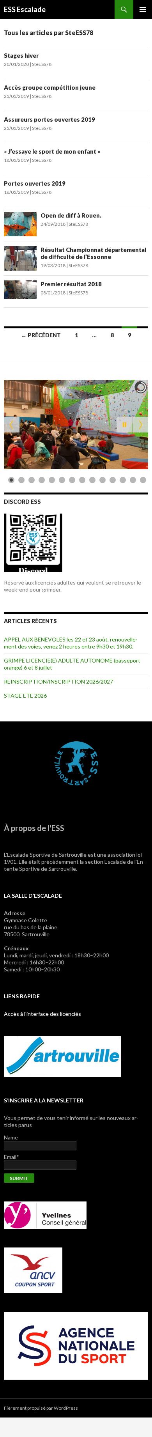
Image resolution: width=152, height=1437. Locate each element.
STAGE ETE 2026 (25, 695)
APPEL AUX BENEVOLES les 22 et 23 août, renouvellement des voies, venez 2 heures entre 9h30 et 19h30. (71, 643)
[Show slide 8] (82, 480)
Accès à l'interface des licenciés (42, 1013)
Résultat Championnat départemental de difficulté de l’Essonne (93, 253)
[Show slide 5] (52, 480)
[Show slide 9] (92, 480)
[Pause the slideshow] (124, 424)
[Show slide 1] (11, 480)
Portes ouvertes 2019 (34, 183)
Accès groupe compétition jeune (49, 87)
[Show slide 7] (72, 480)
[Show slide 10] (102, 480)
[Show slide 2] (21, 480)
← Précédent (41, 335)
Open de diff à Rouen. (71, 215)
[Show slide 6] (62, 480)
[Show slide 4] (42, 480)
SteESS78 (41, 64)
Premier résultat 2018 (71, 283)
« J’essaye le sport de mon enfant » (52, 151)
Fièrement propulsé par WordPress (41, 1408)
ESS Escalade (25, 9)
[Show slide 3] (31, 480)
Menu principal (142, 9)
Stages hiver (21, 55)
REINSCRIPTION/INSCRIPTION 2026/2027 (58, 681)
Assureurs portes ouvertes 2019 (49, 119)
